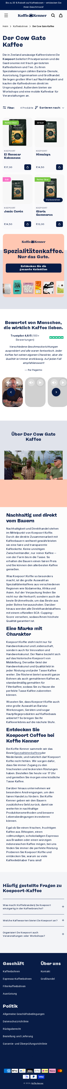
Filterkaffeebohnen (14, 986)
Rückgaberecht (12, 1028)
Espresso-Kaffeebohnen (17, 978)
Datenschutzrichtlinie (16, 1021)
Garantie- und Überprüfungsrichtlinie (25, 1043)
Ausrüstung (10, 993)
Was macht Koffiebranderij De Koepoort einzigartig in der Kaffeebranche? (27, 906)
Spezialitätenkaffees (27, 753)
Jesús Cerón (13, 211)
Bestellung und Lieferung (18, 1036)
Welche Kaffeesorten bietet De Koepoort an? (30, 920)
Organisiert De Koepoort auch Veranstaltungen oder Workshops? (24, 934)
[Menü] (6, 15)
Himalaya (43, 154)
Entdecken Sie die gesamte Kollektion (33, 268)
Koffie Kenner (37, 1083)
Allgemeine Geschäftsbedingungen (24, 1014)
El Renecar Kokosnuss (12, 156)
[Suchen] (53, 15)
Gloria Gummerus (44, 213)
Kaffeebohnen (11, 971)
